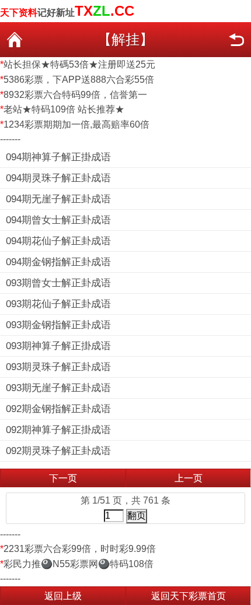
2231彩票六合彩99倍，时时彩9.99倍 (80, 549)
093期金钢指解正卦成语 (58, 324)
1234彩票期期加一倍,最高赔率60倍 (76, 124)
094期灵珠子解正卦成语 (58, 178)
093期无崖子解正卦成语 (58, 387)
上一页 (189, 478)
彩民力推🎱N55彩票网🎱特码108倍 (79, 564)
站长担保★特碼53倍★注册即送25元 (79, 64)
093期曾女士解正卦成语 (58, 283)
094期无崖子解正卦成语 (58, 199)
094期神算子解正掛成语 (58, 157)
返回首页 (14, 39)
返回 (236, 39)
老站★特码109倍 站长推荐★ (64, 109)
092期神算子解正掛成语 (58, 429)
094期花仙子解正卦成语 (58, 241)
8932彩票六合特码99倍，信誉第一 (75, 95)
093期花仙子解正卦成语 (58, 303)
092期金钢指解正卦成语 (58, 408)
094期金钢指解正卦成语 (58, 262)
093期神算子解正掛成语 (58, 345)
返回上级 (63, 596)
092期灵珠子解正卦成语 (58, 450)
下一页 (63, 478)
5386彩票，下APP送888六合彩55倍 (79, 80)
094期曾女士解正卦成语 (58, 220)
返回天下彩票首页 (188, 596)
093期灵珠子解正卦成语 (58, 366)
